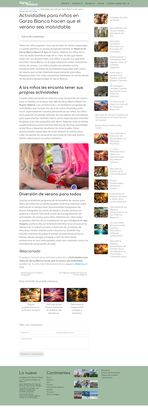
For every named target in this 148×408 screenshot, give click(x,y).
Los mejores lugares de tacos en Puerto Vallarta (73, 274)
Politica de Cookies (109, 375)
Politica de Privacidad (110, 373)
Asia (100, 3)
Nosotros (105, 370)
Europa (88, 3)
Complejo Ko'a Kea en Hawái (31, 377)
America (76, 3)
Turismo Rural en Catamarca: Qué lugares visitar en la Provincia (29, 396)
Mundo (50, 390)
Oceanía (50, 392)
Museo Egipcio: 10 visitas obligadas (32, 274)
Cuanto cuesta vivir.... (117, 3)
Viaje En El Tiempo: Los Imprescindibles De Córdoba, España (29, 390)
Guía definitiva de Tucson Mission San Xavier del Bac (30, 385)
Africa (64, 3)
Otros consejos (53, 394)
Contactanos (107, 377)
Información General (55, 387)
